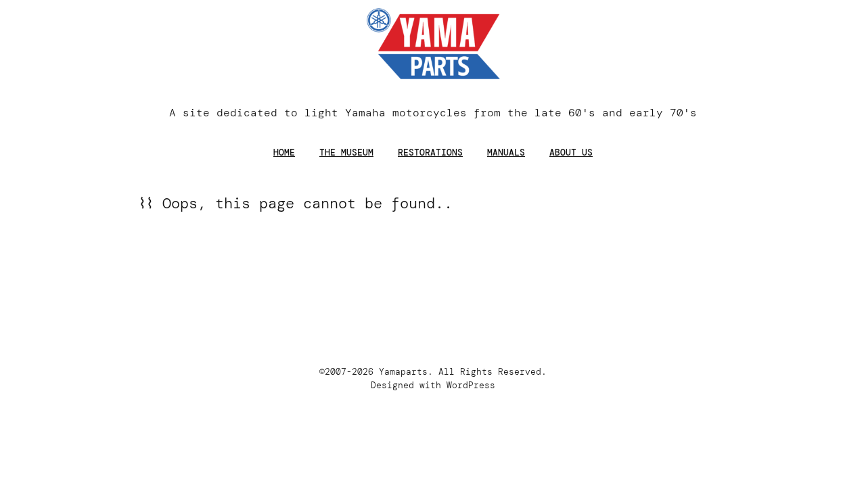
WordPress (471, 385)
